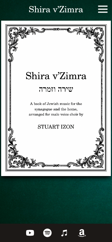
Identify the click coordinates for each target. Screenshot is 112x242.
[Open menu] (103, 9)
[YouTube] (30, 233)
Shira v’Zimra (56, 10)
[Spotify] (47, 233)
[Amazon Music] (82, 233)
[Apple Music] (64, 233)
